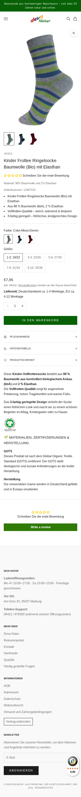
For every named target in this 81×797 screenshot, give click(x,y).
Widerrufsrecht (13, 705)
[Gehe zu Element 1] (9, 138)
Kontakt (9, 646)
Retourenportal (14, 640)
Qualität (9, 659)
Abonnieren (21, 770)
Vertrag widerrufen (18, 721)
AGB (7, 685)
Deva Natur (11, 633)
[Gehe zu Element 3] (33, 138)
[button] (13, 175)
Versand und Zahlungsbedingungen (28, 712)
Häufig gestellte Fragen (19, 666)
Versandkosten (27, 285)
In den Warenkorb (40, 320)
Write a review (40, 527)
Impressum (11, 692)
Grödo (8, 153)
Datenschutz (12, 698)
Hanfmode (11, 653)
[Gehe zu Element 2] (21, 138)
